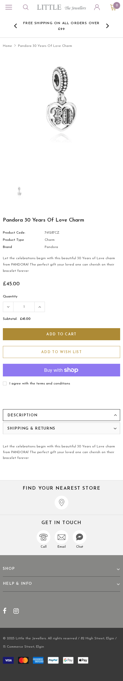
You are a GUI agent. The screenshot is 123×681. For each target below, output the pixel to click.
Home (7, 46)
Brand (7, 247)
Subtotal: (10, 319)
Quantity (10, 296)
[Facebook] (5, 611)
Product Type (13, 240)
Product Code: (14, 232)
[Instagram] (16, 611)
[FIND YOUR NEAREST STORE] (61, 502)
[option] (62, 25)
